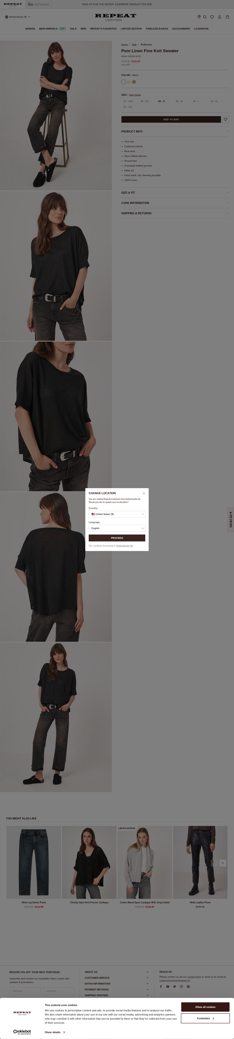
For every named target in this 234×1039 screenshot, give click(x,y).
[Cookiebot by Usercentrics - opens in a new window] (22, 1032)
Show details (52, 1032)
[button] (117, 514)
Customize (203, 1018)
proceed (117, 538)
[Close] (142, 493)
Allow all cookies (205, 1006)
